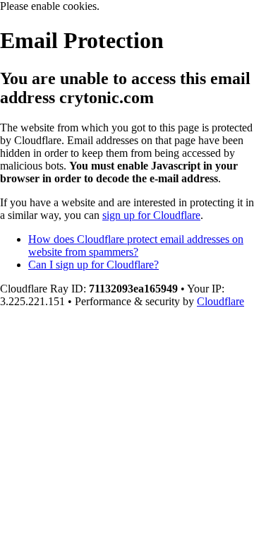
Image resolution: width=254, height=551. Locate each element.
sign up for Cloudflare (151, 215)
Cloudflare (220, 301)
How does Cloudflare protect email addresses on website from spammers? (135, 245)
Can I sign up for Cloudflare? (93, 265)
